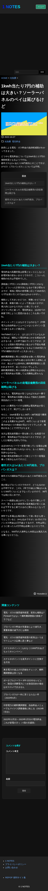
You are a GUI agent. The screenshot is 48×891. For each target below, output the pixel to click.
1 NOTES (11, 6)
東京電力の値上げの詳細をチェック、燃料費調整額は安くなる (23, 671)
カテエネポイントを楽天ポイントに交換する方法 (23, 661)
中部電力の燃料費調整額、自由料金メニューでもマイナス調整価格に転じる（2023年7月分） (23, 708)
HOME (4, 78)
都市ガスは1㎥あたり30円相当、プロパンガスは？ (23, 201)
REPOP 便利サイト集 (15, 877)
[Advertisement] (24, 41)
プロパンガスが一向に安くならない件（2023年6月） (21, 696)
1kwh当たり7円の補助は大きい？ (20, 183)
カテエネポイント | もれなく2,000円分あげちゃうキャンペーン (23, 650)
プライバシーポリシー (15, 864)
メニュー (41, 7)
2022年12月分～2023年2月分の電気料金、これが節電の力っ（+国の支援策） (23, 721)
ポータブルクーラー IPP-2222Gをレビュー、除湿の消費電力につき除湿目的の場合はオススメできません (23, 683)
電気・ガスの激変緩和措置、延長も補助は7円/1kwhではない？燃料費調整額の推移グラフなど (24, 616)
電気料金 (16, 141)
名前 (8, 779)
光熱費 (13, 78)
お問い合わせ (11, 867)
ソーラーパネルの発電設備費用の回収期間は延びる (24, 191)
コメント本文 (12, 751)
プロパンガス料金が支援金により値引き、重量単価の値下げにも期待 (23, 628)
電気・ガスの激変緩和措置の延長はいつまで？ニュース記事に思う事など (23, 639)
